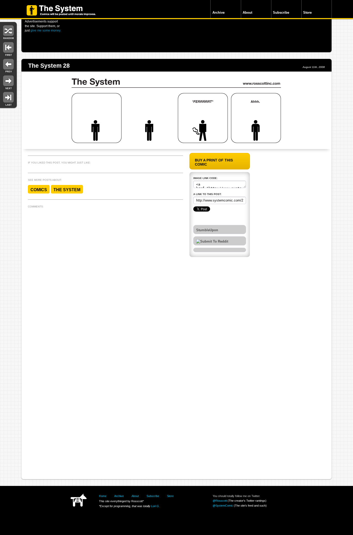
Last (8, 98)
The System (66, 190)
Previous (8, 65)
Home (102, 496)
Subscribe (281, 12)
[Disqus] (105, 274)
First (8, 48)
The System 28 (49, 65)
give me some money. (45, 30)
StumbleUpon (207, 230)
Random (8, 32)
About (247, 12)
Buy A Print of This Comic (214, 162)
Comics (38, 190)
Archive (218, 12)
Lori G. (155, 506)
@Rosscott (220, 500)
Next (8, 82)
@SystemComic (223, 505)
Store (307, 12)
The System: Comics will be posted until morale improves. (61, 10)
